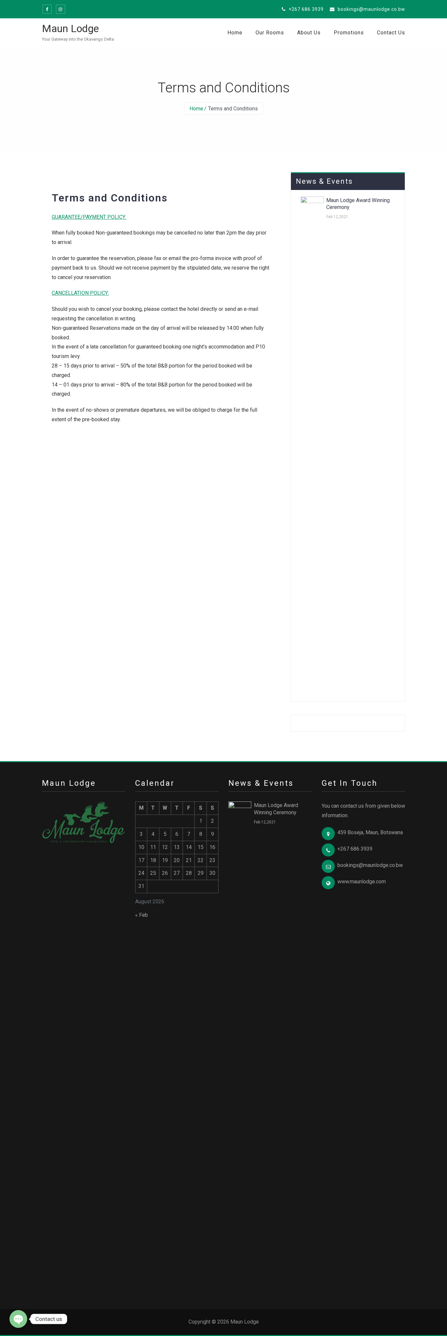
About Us (309, 32)
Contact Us (391, 32)
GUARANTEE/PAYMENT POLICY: (89, 217)
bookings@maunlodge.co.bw (370, 9)
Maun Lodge (70, 28)
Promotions (349, 32)
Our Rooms (270, 32)
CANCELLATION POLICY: (80, 293)
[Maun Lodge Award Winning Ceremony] (312, 442)
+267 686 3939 (305, 9)
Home (234, 32)
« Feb (141, 915)
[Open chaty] (18, 1319)
